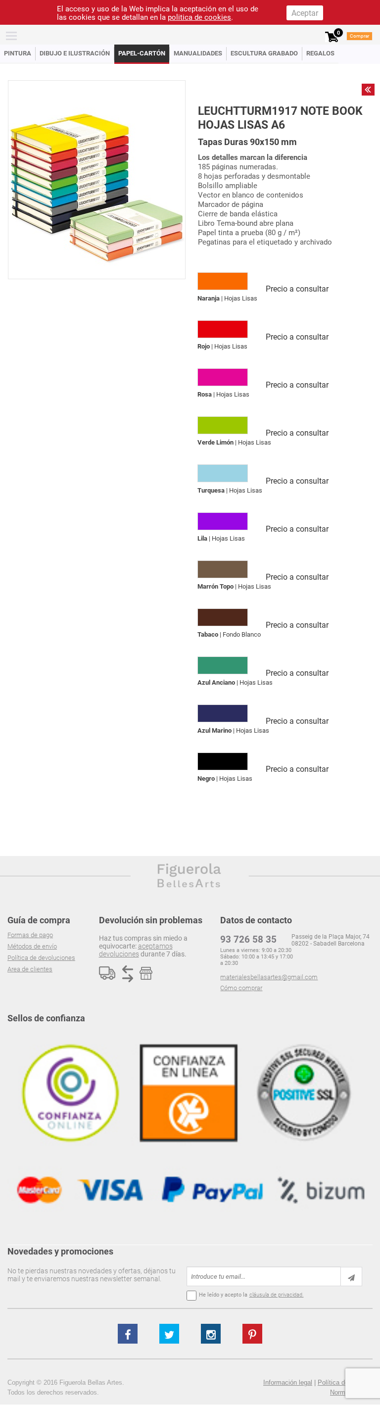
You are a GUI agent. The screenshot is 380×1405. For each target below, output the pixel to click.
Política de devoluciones (41, 957)
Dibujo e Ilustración (75, 53)
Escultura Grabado (264, 53)
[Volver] (368, 90)
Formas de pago (30, 935)
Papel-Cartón (141, 53)
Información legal (287, 1382)
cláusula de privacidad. (276, 1295)
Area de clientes (29, 969)
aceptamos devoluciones (136, 950)
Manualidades (198, 53)
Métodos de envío (32, 946)
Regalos (320, 53)
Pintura (17, 53)
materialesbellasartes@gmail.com (269, 977)
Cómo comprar (241, 988)
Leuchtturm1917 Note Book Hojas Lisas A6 (280, 118)
